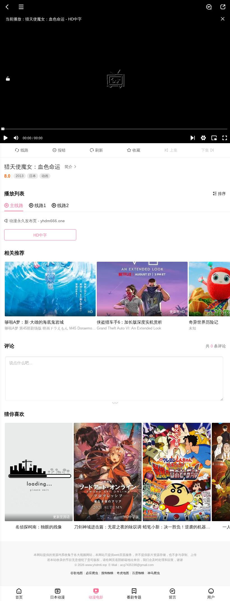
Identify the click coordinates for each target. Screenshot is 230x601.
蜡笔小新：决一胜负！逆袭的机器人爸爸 (181, 527)
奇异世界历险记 (203, 322)
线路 (21, 150)
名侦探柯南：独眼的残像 (38, 527)
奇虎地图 (123, 573)
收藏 (133, 150)
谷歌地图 (76, 573)
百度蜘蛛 (138, 573)
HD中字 (40, 235)
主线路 (13, 205)
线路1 (37, 205)
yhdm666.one (52, 221)
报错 (59, 150)
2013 (20, 176)
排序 (219, 193)
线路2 (60, 205)
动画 (45, 176)
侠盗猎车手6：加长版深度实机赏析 (129, 322)
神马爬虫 (154, 573)
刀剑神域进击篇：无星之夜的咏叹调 (107, 527)
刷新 (96, 150)
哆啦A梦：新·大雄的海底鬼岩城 (34, 322)
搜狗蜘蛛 (107, 573)
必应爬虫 (92, 573)
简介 (71, 166)
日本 (32, 176)
